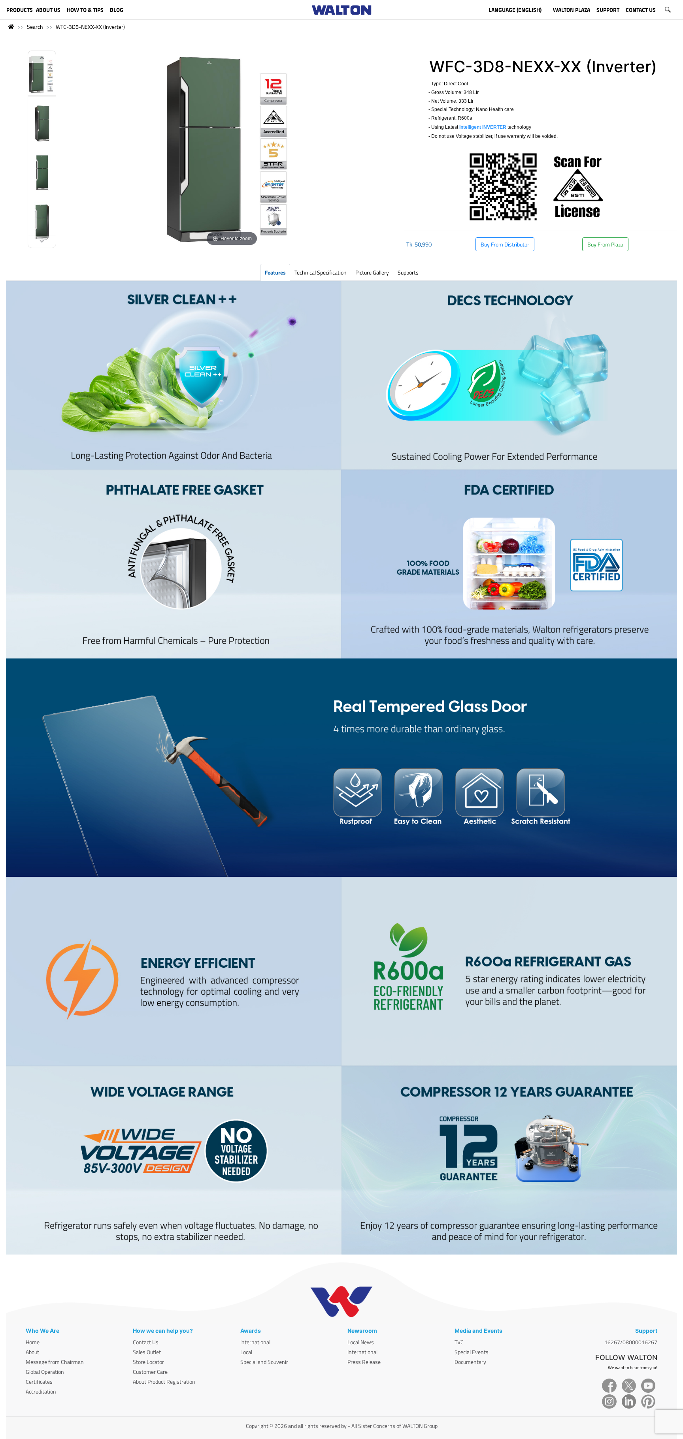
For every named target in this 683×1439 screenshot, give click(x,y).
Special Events (472, 1352)
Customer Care (150, 1372)
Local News (360, 1342)
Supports (408, 272)
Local (246, 1352)
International (255, 1342)
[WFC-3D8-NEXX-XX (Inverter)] (42, 75)
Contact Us (145, 1342)
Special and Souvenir (264, 1362)
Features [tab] (275, 272)
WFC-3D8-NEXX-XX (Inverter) (90, 27)
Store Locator (148, 1362)
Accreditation (41, 1391)
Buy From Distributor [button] (505, 244)
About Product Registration (164, 1381)
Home (33, 1342)
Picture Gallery (372, 272)
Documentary (470, 1362)
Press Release (364, 1362)
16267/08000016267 (630, 1342)
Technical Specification (320, 272)
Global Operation (45, 1372)
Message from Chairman (55, 1362)
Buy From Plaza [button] (605, 244)
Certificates (39, 1381)
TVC (459, 1342)
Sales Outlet (147, 1352)
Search (35, 27)
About (32, 1352)
